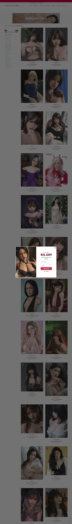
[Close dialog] (55, 248)
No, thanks (46, 271)
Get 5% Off (46, 268)
